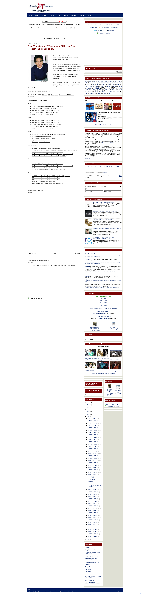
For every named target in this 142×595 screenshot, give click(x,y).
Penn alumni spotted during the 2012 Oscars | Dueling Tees (98, 287)
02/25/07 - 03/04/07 (93, 534)
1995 (97, 88)
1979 (87, 84)
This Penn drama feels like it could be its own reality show (47, 168)
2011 (99, 93)
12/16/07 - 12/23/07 (93, 423)
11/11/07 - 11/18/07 (93, 435)
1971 (99, 82)
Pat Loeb (87, 266)
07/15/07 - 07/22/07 (93, 474)
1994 (89, 88)
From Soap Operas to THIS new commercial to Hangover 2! (47, 152)
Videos (52, 15)
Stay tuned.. (91, 481)
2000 (100, 90)
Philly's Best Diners (90, 567)
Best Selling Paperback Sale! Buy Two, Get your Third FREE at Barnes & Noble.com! (54, 265)
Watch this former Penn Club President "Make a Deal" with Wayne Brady (51, 176)
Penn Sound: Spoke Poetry (92, 562)
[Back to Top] (141, 594)
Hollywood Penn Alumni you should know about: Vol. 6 (46, 110)
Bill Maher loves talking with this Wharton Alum (105, 211)
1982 (97, 84)
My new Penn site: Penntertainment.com (103, 202)
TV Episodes (70, 95)
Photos (59, 15)
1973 (108, 82)
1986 (117, 84)
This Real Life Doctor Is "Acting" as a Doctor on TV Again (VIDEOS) (49, 156)
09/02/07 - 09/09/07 (93, 458)
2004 (89, 91)
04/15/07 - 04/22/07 (93, 517)
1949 (102, 81)
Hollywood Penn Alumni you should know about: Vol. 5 (46, 180)
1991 (108, 86)
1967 (119, 81)
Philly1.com (88, 569)
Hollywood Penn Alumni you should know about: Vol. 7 (46, 120)
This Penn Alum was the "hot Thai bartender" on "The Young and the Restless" (52, 154)
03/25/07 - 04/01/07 (93, 524)
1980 (93, 84)
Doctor (52, 95)
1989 (96, 86)
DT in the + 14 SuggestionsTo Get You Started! (95, 329)
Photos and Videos (104, 318)
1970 (95, 82)
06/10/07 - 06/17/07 (93, 499)
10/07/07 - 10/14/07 (93, 446)
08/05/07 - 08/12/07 (93, 467)
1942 (98, 81)
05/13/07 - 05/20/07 (93, 508)
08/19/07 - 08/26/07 (93, 463)
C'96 (49, 95)
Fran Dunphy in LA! (115, 371)
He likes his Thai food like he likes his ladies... (44, 138)
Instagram (111, 30)
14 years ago (116, 287)
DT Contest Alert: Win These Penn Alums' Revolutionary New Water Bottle (103, 238)
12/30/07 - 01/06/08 (93, 418)
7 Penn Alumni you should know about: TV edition (45, 112)
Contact (73, 15)
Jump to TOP (119, 591)
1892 (86, 81)
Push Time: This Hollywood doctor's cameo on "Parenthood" (47, 164)
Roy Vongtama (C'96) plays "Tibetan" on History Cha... (93, 478)
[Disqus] (54, 223)
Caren (87, 276)
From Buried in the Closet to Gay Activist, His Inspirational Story (48, 134)
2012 (105, 93)
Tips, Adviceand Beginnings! (113, 328)
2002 (113, 90)
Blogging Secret (40, 591)
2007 (110, 91)
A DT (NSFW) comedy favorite (103, 316)
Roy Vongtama (63, 95)
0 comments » (31, 96)
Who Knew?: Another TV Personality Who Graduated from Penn (48, 169)
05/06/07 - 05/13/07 (93, 510)
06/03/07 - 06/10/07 (93, 501)
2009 (86, 93)
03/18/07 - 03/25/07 (93, 527)
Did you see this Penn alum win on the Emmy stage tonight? (47, 183)
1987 (86, 86)
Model (56, 95)
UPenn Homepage (90, 582)
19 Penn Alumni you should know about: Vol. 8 (44, 108)
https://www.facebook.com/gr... (99, 254)
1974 (112, 82)
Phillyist (87, 574)
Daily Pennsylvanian (90, 550)
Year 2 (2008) (103, 300)
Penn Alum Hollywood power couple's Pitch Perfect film (46, 124)
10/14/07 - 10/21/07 (93, 444)
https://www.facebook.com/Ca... (93, 279)
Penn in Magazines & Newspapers (103, 359)
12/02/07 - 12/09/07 (93, 428)
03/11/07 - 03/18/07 (93, 529)
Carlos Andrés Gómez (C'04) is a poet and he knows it (94, 485)
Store (89, 15)
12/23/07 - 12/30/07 (93, 421)
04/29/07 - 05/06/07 (93, 513)
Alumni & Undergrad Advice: (103, 308)
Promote (31, 17)
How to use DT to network (103, 311)
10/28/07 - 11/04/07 (93, 439)
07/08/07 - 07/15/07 (93, 489)
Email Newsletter (104, 27)
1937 (94, 81)
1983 (103, 84)
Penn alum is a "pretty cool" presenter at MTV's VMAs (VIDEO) (48, 106)
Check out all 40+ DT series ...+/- (54, 38)
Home (30, 15)
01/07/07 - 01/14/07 (93, 536)
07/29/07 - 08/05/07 (93, 470)
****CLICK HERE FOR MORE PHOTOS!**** (103, 374)
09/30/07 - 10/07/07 (93, 449)
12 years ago (97, 256)
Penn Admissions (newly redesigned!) (91, 559)
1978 (121, 82)
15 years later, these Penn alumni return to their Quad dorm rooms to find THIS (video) (54, 150)
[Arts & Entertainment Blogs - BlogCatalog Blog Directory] (113, 406)
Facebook (115, 27)
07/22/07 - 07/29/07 (93, 472)
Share (29, 192)
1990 (102, 86)
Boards (66, 15)
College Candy (89, 547)
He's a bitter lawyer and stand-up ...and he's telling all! (46, 148)
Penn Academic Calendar (92, 556)
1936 (90, 81)
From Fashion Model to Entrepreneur (41, 136)
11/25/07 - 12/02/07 (93, 430)
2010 (92, 93)
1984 (108, 84)
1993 (120, 86)
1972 (103, 82)
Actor (46, 95)
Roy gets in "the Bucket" (38, 140)
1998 (86, 90)
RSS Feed (94, 27)
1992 (114, 86)
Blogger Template (71, 591)
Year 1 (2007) (103, 298)
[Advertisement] (90, 8)
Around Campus (89, 370)
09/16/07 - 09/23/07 (93, 453)
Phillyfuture (88, 571)
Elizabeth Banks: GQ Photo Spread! (102, 219)
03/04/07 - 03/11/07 (93, 531)
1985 (113, 84)
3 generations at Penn (108, 142)
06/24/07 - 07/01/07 (93, 494)
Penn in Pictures (114, 359)
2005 (96, 91)
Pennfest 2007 (101, 371)
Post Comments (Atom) (43, 260)
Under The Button (89, 580)
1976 (116, 82)
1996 (43, 95)
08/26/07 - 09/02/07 (93, 460)
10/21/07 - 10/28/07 (93, 442)
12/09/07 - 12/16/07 (93, 425)
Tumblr (104, 30)
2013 (110, 93)
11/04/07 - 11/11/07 (93, 437)
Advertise (82, 15)
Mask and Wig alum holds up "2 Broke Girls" (43, 181)
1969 (91, 82)
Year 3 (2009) (103, 303)
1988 (91, 86)
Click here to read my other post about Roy (39, 91)
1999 (93, 90)
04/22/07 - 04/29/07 (93, 515)
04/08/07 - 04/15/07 (93, 520)
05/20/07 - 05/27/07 (93, 506)
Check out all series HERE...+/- (103, 124)
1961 (115, 81)
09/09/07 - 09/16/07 (93, 456)
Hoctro (35, 190)
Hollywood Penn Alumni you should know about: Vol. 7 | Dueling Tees (100, 271)
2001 (106, 90)
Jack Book (40, 190)
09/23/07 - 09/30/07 (93, 451)
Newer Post (32, 253)
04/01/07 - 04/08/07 (93, 522)
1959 (106, 81)
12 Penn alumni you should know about (42, 114)
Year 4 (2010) (103, 305)
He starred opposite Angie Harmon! (41, 142)
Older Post (77, 253)
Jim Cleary (88, 254)
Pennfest (87, 564)
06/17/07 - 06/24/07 (93, 496)
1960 (110, 81)
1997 (117, 88)
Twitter (97, 30)
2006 (103, 91)
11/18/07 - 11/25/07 (93, 432)
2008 (117, 91)
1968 (86, 83)
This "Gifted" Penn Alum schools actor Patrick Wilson (45, 162)
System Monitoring (55, 591)
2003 (120, 90)
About (37, 15)
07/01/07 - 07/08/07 (93, 492)
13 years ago (97, 263)
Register (44, 15)
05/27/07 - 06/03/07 (93, 503)
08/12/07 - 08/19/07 (93, 465)
